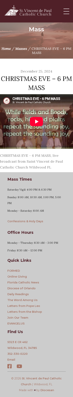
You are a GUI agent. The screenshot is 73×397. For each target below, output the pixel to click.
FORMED (13, 270)
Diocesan (47, 390)
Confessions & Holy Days (25, 221)
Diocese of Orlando (21, 288)
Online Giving (17, 276)
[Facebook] (9, 367)
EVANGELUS (16, 323)
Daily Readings (18, 294)
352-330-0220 (17, 354)
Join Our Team (17, 317)
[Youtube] (19, 367)
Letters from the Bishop (24, 312)
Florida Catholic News (23, 282)
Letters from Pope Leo (23, 306)
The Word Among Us (22, 300)
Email (11, 359)
